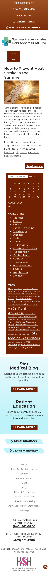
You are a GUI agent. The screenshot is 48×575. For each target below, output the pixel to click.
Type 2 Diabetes (26, 344)
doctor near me (31, 145)
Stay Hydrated (12, 155)
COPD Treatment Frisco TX (16, 296)
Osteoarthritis (21, 325)
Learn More (24, 389)
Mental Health (21, 255)
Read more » (34, 166)
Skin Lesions (16, 334)
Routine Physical (22, 330)
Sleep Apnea (25, 334)
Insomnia (12, 319)
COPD (34, 291)
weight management (22, 347)
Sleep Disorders (22, 265)
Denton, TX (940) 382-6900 (24, 3)
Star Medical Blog (24, 366)
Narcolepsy (22, 319)
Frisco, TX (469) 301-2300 (24, 9)
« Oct (10, 206)
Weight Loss (20, 272)
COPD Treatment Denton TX (30, 294)
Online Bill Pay (24, 15)
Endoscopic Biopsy (30, 314)
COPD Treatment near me (32, 296)
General (17, 241)
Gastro (17, 238)
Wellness (18, 275)
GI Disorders (20, 244)
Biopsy (17, 224)
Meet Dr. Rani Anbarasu (24, 469)
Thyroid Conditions (19, 342)
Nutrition (18, 258)
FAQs (24, 483)
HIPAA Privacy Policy (24, 501)
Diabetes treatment (32, 302)
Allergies (18, 217)
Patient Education (24, 404)
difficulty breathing (18, 305)
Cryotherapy (20, 231)
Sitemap (24, 510)
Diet (10, 305)
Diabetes (18, 234)
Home (24, 464)
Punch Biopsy (20, 327)
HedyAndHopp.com (28, 570)
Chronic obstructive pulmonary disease (20, 291)
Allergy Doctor (18, 289)
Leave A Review (25, 450)
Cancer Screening (24, 227)
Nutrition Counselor (26, 322)
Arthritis (17, 221)
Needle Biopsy (31, 319)
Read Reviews (25, 441)
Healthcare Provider (25, 248)
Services (24, 473)
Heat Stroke (11, 148)
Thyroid (17, 268)
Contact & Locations (24, 496)
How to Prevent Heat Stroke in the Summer (24, 73)
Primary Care (28, 142)
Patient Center (24, 478)
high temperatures (27, 152)
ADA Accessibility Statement (24, 505)
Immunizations (30, 317)
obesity (11, 325)
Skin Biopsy (33, 330)
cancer (25, 289)
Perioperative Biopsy (33, 325)
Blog (24, 487)
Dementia (19, 299)
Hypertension (21, 251)
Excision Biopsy (12, 317)
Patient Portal (25, 22)
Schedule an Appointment (25, 27)
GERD (20, 317)
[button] (4, 3)
